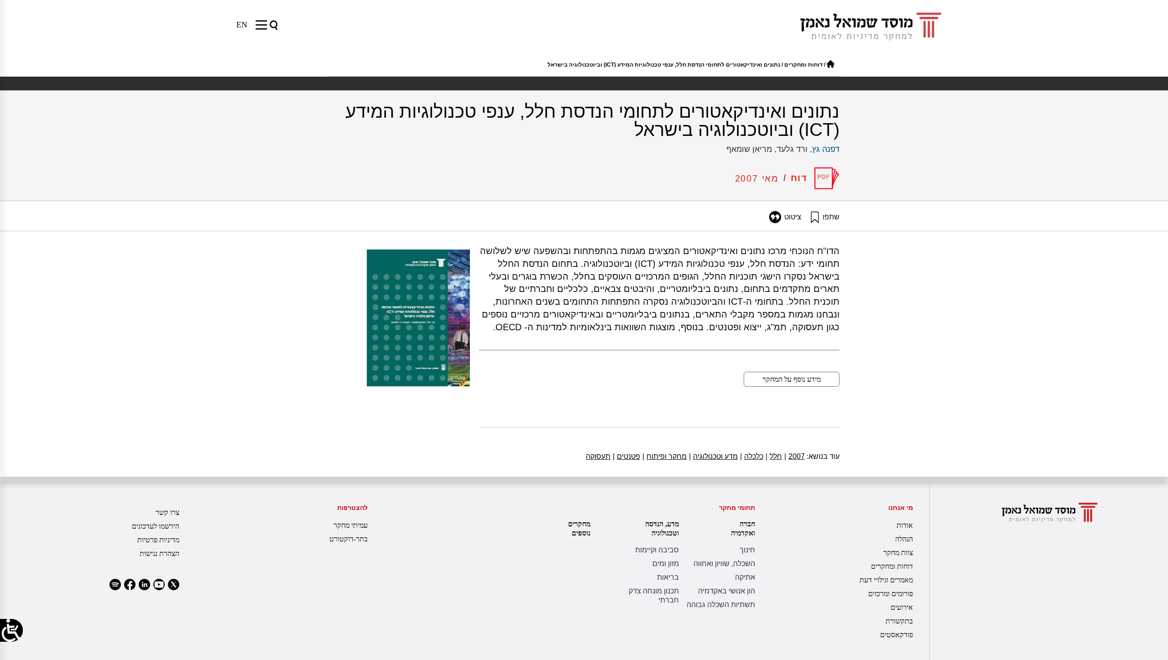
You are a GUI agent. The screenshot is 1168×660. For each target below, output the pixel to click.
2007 (794, 456)
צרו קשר (167, 512)
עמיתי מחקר (351, 525)
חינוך (747, 550)
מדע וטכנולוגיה (713, 456)
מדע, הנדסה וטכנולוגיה (662, 528)
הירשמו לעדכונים (155, 526)
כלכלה (751, 456)
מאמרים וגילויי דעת (886, 580)
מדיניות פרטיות (158, 540)
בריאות (668, 577)
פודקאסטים (896, 635)
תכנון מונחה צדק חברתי (654, 595)
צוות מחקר (898, 552)
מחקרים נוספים (579, 528)
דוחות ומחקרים (803, 65)
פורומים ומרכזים (890, 594)
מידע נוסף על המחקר (791, 379)
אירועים (902, 607)
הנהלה (904, 539)
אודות (905, 525)
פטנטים (626, 456)
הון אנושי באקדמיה (726, 591)
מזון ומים (665, 563)
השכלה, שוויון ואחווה (724, 563)
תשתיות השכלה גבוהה (721, 604)
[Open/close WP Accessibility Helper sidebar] (11, 630)
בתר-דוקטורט (348, 539)
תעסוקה (598, 456)
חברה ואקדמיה (743, 528)
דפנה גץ (826, 149)
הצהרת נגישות (159, 553)
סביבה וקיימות (657, 550)
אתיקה (745, 577)
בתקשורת (899, 621)
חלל (774, 456)
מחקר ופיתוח (664, 456)
